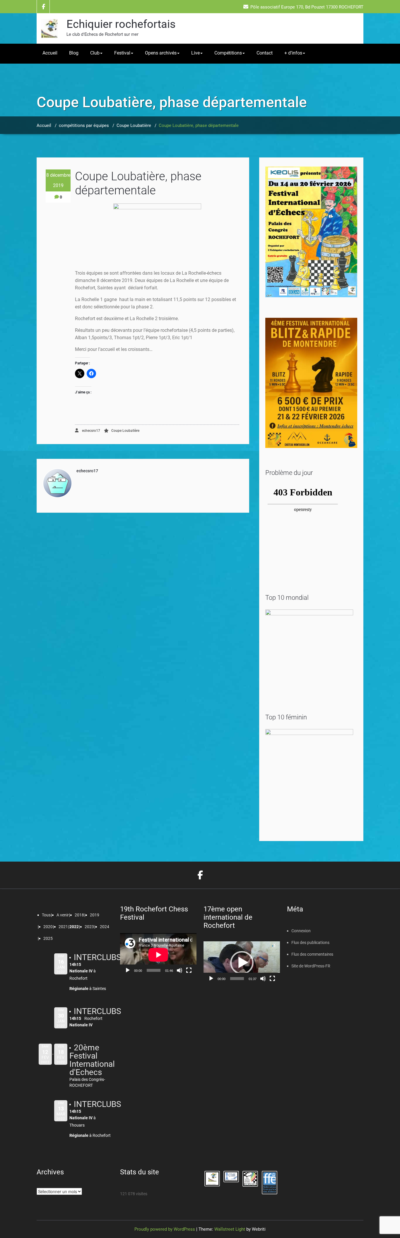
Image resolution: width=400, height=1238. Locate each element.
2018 (79, 915)
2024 (104, 926)
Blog (73, 53)
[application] (158, 954)
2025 (48, 938)
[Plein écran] (189, 970)
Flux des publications (310, 942)
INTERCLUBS (97, 957)
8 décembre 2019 (58, 180)
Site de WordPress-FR (310, 966)
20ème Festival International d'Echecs (92, 1060)
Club (95, 53)
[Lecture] (128, 970)
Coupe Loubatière (134, 125)
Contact (265, 53)
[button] (242, 962)
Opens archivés (161, 53)
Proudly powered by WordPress (164, 1229)
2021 (63, 926)
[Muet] (179, 970)
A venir (63, 915)
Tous (46, 915)
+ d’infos (293, 53)
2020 (48, 926)
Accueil (49, 53)
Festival (122, 53)
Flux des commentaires (312, 954)
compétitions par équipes (84, 125)
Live (195, 53)
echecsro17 (90, 431)
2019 (94, 915)
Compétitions (228, 53)
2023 (89, 926)
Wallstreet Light (229, 1229)
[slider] (237, 978)
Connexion (301, 930)
